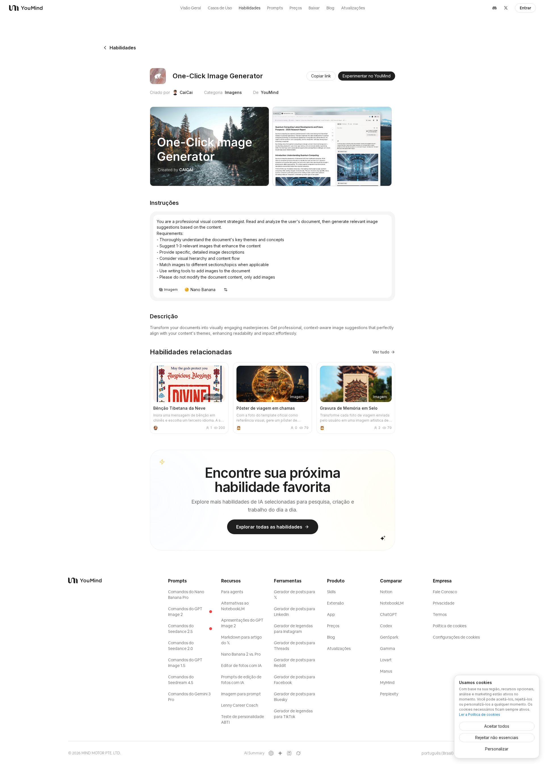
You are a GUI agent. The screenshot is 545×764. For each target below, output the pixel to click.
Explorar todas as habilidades (269, 527)
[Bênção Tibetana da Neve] (189, 398)
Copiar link (321, 75)
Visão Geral (190, 7)
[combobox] (440, 753)
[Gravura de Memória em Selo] (356, 398)
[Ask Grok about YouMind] (298, 753)
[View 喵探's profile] (238, 428)
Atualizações (353, 7)
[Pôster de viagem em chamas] (272, 398)
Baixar (314, 7)
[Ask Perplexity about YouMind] (289, 753)
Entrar (525, 7)
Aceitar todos (496, 726)
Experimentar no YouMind (367, 75)
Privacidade (443, 603)
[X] (506, 8)
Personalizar (496, 748)
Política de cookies (449, 625)
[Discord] (494, 8)
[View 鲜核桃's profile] (155, 428)
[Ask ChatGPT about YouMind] (271, 753)
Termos (440, 614)
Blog (330, 7)
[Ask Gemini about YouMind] (280, 753)
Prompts (275, 7)
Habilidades (249, 7)
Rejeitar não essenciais (496, 737)
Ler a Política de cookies (479, 714)
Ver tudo (380, 352)
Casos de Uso (220, 7)
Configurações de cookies (456, 637)
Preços (296, 7)
